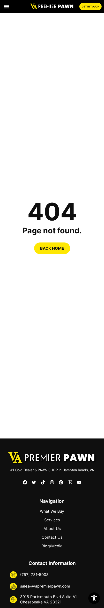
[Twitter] (34, 482)
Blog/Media (52, 545)
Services (52, 519)
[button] (6, 6)
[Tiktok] (43, 482)
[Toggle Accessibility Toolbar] (94, 598)
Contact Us (52, 537)
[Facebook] (25, 482)
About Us (52, 528)
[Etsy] (70, 482)
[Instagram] (52, 482)
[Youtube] (79, 482)
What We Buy (52, 511)
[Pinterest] (61, 482)
